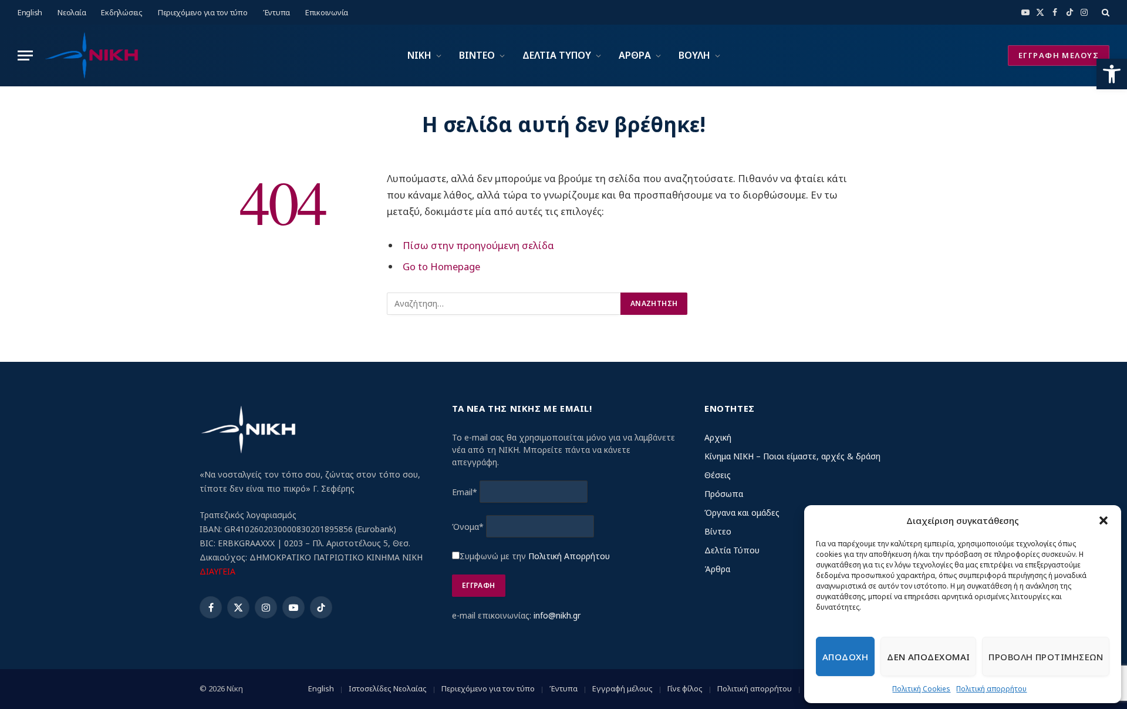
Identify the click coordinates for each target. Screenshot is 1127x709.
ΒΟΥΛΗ (694, 55)
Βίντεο (717, 531)
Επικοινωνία (326, 12)
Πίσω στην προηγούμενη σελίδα (478, 245)
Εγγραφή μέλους (622, 688)
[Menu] (25, 55)
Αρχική (717, 437)
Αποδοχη (845, 657)
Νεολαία (72, 12)
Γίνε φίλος (685, 688)
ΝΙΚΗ (419, 55)
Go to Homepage (441, 266)
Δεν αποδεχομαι (928, 657)
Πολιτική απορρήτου (991, 689)
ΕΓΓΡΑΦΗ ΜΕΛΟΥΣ (1058, 55)
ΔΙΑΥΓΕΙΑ (217, 571)
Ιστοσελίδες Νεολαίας (388, 688)
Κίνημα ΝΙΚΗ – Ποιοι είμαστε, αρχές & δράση (792, 456)
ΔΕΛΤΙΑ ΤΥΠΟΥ (556, 55)
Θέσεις (717, 474)
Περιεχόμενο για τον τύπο (203, 12)
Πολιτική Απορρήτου (569, 556)
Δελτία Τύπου (732, 550)
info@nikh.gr (557, 615)
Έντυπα (276, 12)
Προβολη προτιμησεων (1045, 657)
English (30, 12)
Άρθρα (717, 568)
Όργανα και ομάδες (742, 512)
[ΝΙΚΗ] (91, 55)
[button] (1111, 74)
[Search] (1104, 12)
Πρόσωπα (723, 493)
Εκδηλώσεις (121, 12)
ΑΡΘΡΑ (635, 55)
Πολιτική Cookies (921, 689)
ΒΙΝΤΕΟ (477, 55)
